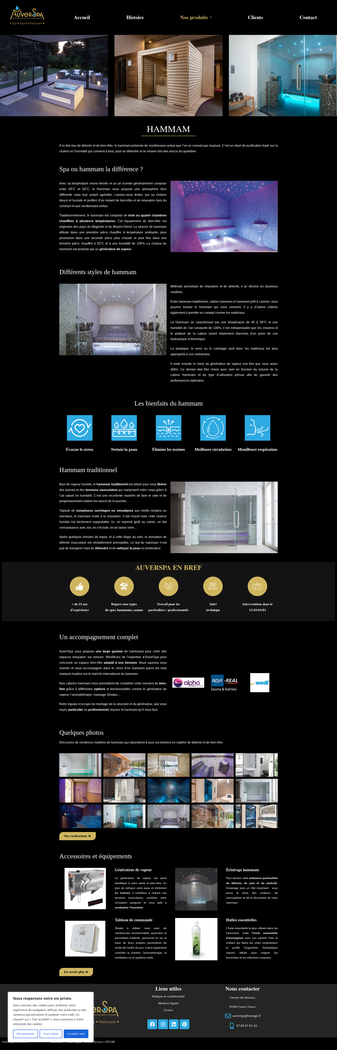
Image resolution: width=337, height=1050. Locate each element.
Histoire (135, 17)
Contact (308, 17)
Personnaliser (26, 1034)
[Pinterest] (184, 1024)
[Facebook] (152, 1024)
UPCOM (110, 1042)
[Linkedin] (174, 1024)
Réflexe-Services (93, 1042)
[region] (51, 1017)
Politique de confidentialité (168, 996)
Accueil (82, 17)
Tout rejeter (51, 1034)
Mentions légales (168, 1003)
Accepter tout (76, 1034)
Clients (255, 17)
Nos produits (194, 17)
